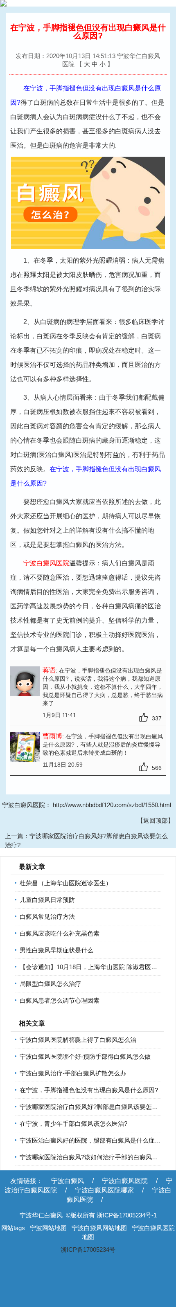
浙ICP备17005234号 (88, 1249)
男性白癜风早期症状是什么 (56, 950)
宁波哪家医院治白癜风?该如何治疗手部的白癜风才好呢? (97, 1157)
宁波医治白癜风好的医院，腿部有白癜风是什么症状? (92, 1140)
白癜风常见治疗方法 (47, 916)
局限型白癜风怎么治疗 (50, 983)
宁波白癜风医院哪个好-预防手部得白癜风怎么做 (85, 1056)
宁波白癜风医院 (125, 1180)
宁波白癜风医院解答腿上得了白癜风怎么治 (78, 1039)
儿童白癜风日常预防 (47, 899)
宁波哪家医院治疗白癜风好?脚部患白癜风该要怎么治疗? (97, 1106)
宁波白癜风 (67, 1180)
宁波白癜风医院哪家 (104, 1190)
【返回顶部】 (155, 820)
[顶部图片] (88, 3)
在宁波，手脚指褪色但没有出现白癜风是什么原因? (89, 1090)
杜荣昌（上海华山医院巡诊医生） (66, 883)
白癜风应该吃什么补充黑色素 (59, 933)
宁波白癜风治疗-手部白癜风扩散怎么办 (73, 1073)
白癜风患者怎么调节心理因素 (59, 1000)
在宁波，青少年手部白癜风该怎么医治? (73, 1123)
